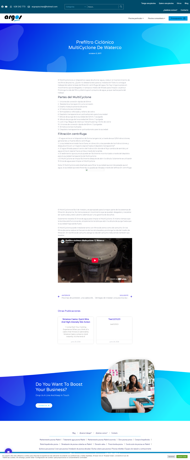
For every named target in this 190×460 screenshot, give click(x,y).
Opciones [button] (171, 456)
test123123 (114, 319)
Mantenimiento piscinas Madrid (50, 440)
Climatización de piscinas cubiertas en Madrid (76, 444)
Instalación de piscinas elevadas (79, 449)
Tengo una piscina (148, 3)
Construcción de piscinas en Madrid (138, 444)
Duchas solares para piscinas (101, 449)
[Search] (121, 6)
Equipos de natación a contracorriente (138, 449)
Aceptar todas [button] (182, 456)
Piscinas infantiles (118, 449)
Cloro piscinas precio (125, 440)
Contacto (184, 10)
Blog (186, 3)
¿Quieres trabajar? (85, 433)
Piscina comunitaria (155, 18)
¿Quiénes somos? (170, 10)
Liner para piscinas (61, 449)
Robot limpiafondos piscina (49, 444)
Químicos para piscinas (46, 449)
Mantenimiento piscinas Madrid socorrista (102, 440)
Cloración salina (100, 444)
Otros (179, 3)
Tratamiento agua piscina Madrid (74, 440)
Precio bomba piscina (115, 444)
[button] (8, 451)
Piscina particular (135, 18)
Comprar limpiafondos (142, 440)
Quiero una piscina (166, 3)
